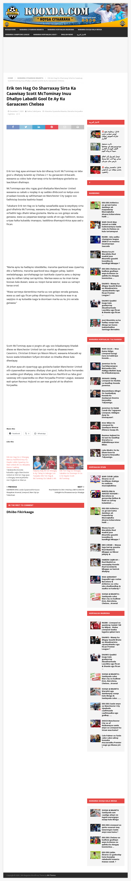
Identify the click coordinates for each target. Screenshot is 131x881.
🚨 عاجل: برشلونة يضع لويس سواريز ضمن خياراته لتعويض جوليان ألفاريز (110, 135)
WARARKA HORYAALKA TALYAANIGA (105, 339)
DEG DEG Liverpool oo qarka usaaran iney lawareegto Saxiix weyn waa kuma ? (111, 828)
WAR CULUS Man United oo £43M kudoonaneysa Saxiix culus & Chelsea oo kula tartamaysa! (111, 227)
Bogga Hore (10, 29)
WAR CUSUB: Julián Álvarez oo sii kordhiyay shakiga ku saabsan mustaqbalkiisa (110, 481)
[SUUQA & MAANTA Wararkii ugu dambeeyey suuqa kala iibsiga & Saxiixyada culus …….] (95, 691)
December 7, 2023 (17, 111)
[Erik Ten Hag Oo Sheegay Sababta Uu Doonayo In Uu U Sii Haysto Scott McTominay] (71, 462)
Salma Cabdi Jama (34, 111)
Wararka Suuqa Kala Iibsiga (90, 29)
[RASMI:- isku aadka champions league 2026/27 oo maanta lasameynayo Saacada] (95, 239)
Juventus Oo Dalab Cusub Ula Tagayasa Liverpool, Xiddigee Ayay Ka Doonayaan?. (111, 413)
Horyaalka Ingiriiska (99, 613)
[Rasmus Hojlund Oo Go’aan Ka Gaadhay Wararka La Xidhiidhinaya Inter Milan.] (95, 438)
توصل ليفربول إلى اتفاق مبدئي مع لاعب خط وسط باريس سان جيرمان (111, 158)
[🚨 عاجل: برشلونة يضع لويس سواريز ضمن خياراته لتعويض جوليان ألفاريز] (95, 134)
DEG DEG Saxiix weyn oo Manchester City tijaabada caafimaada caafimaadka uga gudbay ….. (111, 709)
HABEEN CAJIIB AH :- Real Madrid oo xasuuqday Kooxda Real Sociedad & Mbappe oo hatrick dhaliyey (111, 566)
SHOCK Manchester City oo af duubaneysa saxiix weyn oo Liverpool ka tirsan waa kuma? (111, 725)
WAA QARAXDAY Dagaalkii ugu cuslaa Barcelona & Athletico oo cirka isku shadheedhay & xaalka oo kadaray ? (111, 583)
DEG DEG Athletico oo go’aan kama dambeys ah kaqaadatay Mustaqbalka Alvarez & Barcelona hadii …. (111, 209)
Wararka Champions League (17, 34)
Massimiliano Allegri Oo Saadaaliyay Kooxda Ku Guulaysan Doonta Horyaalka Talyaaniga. (111, 397)
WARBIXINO (94, 193)
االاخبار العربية (81, 34)
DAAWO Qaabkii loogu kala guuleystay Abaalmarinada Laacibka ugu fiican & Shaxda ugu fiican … (111, 307)
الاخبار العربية (94, 122)
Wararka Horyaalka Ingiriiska (61, 29)
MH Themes (51, 875)
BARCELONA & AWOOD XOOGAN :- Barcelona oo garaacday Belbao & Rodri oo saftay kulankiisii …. (111, 497)
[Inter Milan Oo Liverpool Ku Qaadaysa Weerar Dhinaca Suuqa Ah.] (95, 425)
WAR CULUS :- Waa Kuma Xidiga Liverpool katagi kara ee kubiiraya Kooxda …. (110, 353)
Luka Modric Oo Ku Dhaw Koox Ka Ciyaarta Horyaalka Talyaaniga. (110, 453)
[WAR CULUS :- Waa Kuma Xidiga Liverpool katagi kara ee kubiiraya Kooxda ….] (95, 351)
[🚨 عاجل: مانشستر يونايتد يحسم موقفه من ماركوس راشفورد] (95, 170)
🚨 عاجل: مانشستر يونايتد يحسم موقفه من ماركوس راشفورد (111, 169)
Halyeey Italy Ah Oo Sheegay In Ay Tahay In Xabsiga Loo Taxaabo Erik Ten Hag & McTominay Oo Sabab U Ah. (45, 474)
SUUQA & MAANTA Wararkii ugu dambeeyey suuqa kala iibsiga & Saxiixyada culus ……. (111, 693)
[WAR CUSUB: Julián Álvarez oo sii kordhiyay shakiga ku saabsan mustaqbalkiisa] (95, 479)
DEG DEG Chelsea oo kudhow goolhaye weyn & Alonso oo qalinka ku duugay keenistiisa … (111, 273)
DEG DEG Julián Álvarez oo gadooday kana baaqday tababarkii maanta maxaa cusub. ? (111, 857)
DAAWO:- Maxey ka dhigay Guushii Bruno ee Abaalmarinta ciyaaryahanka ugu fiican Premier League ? (111, 289)
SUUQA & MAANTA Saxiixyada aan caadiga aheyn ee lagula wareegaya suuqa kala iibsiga (110, 815)
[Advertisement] (65, 55)
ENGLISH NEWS (67, 34)
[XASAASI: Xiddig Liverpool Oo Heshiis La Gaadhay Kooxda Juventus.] (95, 381)
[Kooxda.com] (65, 25)
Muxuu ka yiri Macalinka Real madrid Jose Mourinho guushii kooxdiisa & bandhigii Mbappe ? (111, 257)
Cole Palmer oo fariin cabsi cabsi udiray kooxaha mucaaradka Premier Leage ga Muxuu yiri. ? (111, 741)
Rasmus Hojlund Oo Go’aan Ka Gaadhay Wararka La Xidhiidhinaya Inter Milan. (111, 440)
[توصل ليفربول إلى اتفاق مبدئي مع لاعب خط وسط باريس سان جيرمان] (95, 159)
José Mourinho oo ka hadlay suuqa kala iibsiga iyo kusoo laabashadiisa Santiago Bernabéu (111, 325)
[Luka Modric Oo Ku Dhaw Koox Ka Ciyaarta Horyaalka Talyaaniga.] (95, 453)
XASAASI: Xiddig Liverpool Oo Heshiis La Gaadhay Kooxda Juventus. (111, 382)
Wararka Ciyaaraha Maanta (32, 29)
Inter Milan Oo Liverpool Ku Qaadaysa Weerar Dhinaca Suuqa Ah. (110, 426)
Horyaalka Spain (97, 467)
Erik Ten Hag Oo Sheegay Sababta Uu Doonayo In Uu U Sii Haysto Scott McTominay (70, 474)
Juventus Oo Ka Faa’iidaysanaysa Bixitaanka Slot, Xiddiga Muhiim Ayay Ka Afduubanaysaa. (111, 368)
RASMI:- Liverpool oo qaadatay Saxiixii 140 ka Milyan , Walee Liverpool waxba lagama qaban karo (111, 627)
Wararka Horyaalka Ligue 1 (45, 34)
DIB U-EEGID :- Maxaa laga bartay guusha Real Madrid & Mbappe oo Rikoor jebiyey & (111, 549)
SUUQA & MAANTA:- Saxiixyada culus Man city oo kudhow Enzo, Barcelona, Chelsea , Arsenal (111, 598)
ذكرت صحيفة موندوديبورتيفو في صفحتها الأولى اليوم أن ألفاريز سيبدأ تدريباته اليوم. (111, 147)
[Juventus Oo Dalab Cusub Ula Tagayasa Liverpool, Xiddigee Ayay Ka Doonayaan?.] (95, 411)
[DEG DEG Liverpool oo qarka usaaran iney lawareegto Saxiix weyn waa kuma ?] (95, 828)
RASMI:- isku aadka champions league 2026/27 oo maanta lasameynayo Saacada (110, 241)
